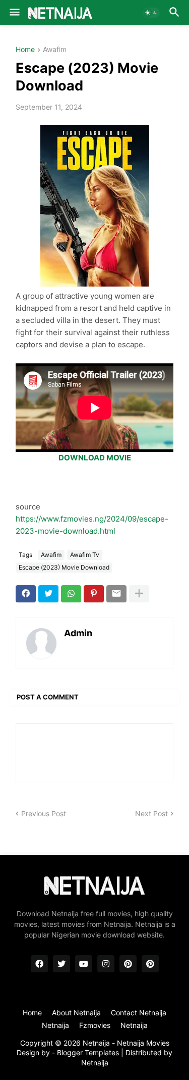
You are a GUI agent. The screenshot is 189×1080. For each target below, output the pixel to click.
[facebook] (39, 963)
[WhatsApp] (71, 593)
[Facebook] (26, 593)
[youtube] (83, 963)
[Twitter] (48, 593)
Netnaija (94, 1062)
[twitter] (61, 963)
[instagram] (105, 963)
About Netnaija (76, 1012)
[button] (14, 12)
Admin (78, 633)
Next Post (151, 813)
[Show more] (139, 593)
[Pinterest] (94, 593)
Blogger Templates (88, 1052)
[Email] (116, 593)
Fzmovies (94, 1025)
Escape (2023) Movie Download (64, 567)
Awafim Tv (84, 554)
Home (25, 50)
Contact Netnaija (138, 1012)
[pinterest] (128, 963)
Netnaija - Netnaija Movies (126, 1043)
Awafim (55, 50)
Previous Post (43, 813)
